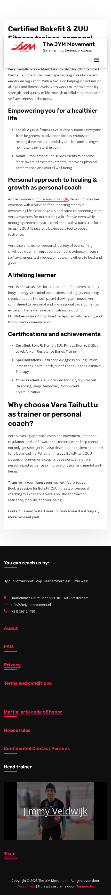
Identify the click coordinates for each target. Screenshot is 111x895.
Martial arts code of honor (33, 712)
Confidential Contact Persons (37, 748)
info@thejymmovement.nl (59, 22)
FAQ (8, 646)
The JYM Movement (69, 44)
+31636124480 (58, 14)
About (11, 628)
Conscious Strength (52, 199)
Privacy (12, 664)
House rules (17, 730)
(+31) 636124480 (23, 611)
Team (9, 853)
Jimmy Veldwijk (55, 811)
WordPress (26, 886)
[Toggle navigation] (96, 60)
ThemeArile (84, 886)
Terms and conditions (28, 683)
